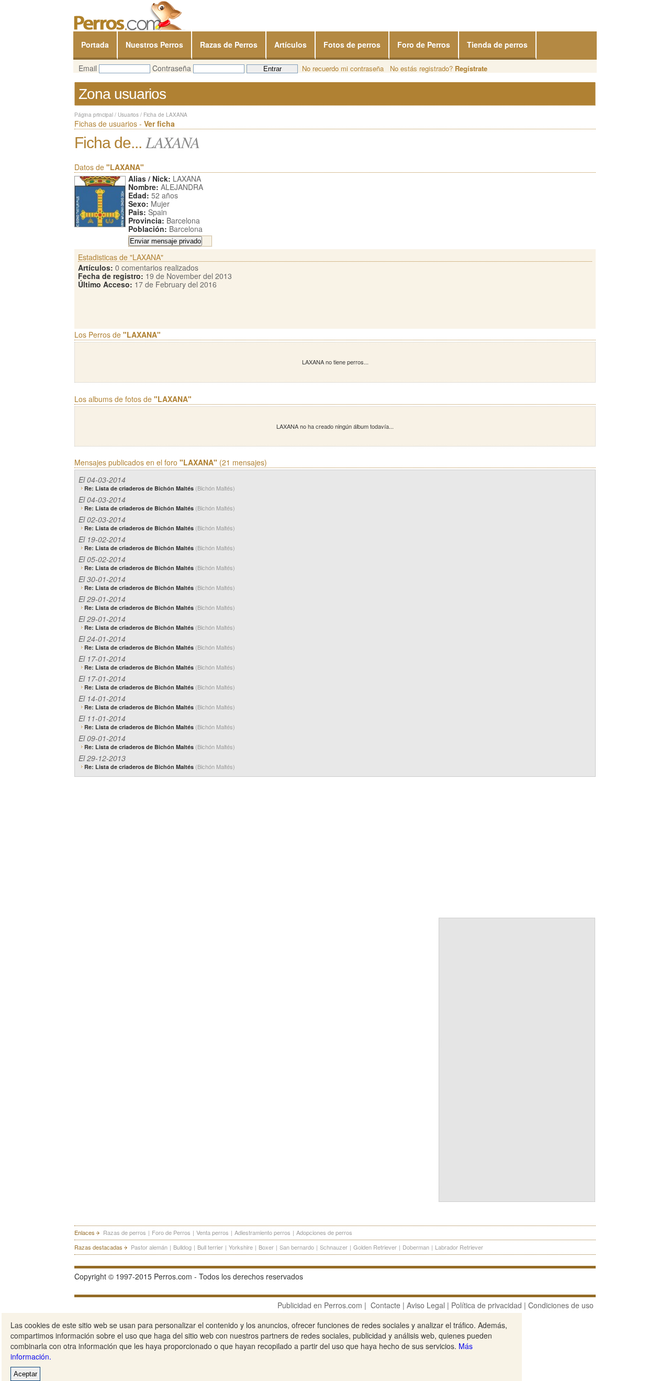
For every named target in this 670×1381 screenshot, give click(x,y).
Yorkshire (241, 1247)
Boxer (266, 1247)
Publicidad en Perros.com (319, 1305)
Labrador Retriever (459, 1247)
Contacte (385, 1305)
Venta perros (212, 1232)
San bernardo (297, 1247)
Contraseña (171, 68)
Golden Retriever (375, 1247)
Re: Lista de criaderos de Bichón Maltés (159, 488)
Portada (95, 44)
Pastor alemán (149, 1247)
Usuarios (128, 114)
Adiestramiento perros (262, 1232)
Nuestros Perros (154, 44)
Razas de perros (124, 1232)
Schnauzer (334, 1247)
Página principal (93, 114)
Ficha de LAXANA (165, 114)
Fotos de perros (352, 44)
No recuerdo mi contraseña (343, 68)
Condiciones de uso (561, 1305)
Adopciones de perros (324, 1232)
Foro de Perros (423, 44)
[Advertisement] (517, 844)
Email (88, 68)
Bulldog (182, 1247)
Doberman (416, 1247)
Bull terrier (210, 1247)
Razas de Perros (229, 44)
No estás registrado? (438, 68)
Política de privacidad (486, 1305)
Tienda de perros (497, 44)
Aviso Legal (426, 1305)
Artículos (290, 44)
